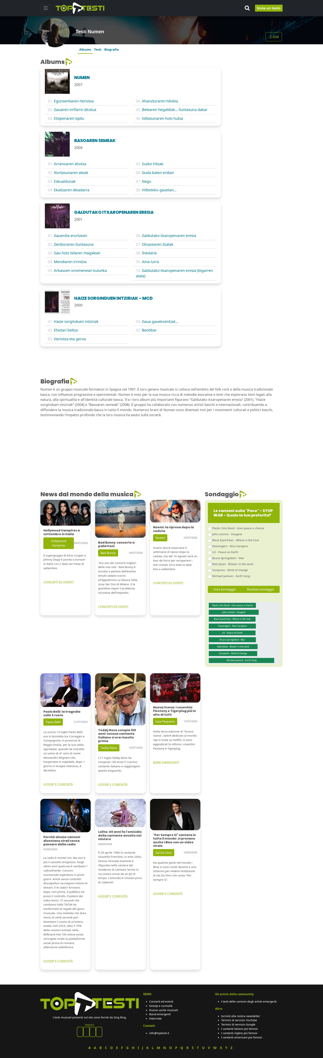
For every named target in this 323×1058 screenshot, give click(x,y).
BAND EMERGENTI (166, 763)
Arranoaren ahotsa (70, 163)
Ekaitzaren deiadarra (71, 189)
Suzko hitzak (152, 163)
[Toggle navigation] (45, 8)
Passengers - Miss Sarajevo (230, 546)
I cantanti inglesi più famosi (239, 1033)
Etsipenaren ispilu (69, 118)
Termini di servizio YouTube (239, 1020)
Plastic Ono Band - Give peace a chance (238, 528)
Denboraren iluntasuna (73, 244)
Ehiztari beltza (66, 330)
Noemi (160, 538)
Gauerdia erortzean (70, 235)
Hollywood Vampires (58, 543)
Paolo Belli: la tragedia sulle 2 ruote (61, 713)
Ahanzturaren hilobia (160, 101)
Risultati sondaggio (260, 589)
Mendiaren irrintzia (70, 261)
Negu (146, 181)
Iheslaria (149, 252)
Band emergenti (160, 1014)
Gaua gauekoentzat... (160, 321)
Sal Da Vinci (164, 853)
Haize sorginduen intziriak (76, 321)
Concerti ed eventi (161, 1001)
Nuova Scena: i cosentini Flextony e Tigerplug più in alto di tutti (174, 711)
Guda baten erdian (158, 172)
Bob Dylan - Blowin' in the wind (232, 564)
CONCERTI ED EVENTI (58, 582)
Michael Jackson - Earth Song (231, 576)
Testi (97, 49)
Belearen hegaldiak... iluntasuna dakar (174, 109)
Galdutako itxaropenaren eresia (169, 235)
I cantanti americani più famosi (241, 1037)
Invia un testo (269, 8)
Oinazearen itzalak (157, 244)
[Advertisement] (254, 81)
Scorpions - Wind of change (230, 570)
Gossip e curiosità (160, 1006)
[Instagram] (93, 1032)
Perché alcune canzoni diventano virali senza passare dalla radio (61, 840)
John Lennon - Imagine (227, 534)
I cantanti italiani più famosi (239, 1029)
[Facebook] (80, 1032)
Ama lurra (150, 261)
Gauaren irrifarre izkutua (75, 109)
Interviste (155, 1018)
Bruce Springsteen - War (228, 558)
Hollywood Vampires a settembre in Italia (61, 532)
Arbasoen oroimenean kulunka (80, 270)
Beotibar (149, 330)
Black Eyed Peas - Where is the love (235, 540)
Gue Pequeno (165, 721)
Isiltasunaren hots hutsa (162, 118)
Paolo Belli (53, 722)
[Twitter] (99, 1032)
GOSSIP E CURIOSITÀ (58, 784)
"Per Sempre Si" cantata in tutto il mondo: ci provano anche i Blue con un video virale (174, 840)
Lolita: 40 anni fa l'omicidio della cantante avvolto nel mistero (120, 835)
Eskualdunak (65, 181)
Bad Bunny (108, 553)
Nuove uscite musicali (163, 1010)
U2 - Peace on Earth (225, 552)
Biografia (111, 49)
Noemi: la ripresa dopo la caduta (173, 529)
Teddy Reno (109, 748)
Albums (85, 49)
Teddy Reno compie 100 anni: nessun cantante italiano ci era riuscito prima (117, 735)
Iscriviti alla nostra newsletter (240, 1016)
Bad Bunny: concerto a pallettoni (116, 544)
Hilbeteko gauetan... (159, 189)
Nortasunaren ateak (71, 172)
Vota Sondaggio (224, 589)
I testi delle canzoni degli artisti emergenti (249, 1001)
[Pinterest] (86, 1032)
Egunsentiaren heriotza (74, 101)
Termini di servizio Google (238, 1024)
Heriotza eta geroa (70, 338)
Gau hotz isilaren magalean (77, 252)
